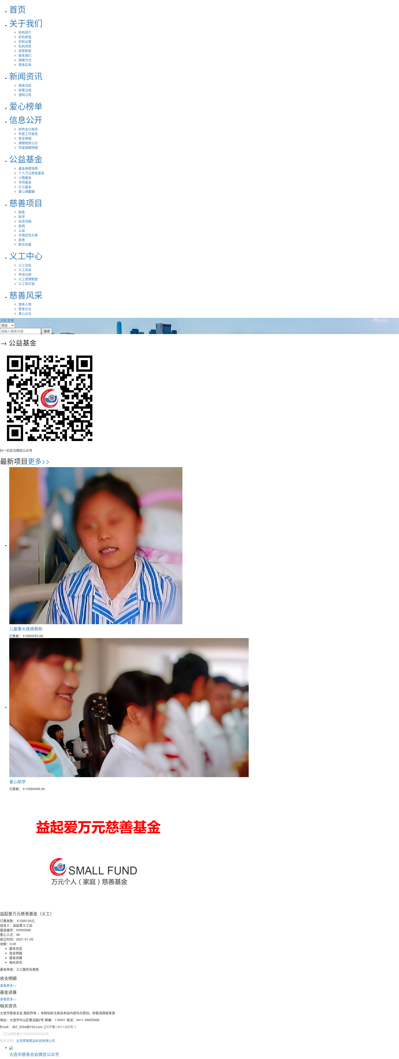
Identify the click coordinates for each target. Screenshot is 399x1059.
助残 (21, 225)
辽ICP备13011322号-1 (59, 1026)
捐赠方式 (24, 60)
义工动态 (24, 265)
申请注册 (24, 274)
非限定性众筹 (28, 235)
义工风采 (24, 269)
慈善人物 (24, 304)
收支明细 (24, 138)
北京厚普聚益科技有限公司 (35, 1040)
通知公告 (24, 94)
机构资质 (24, 46)
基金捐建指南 (28, 168)
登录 (10, 320)
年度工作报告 (28, 133)
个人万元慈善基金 (31, 172)
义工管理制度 (28, 279)
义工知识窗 (26, 283)
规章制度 (24, 50)
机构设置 (24, 41)
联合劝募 (24, 244)
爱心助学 (17, 782)
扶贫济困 (24, 221)
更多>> (39, 461)
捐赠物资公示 (28, 142)
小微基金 (24, 177)
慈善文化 (24, 308)
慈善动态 (24, 85)
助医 (21, 212)
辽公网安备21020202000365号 (26, 1033)
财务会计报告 (28, 129)
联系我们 (24, 55)
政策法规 (24, 90)
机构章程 (24, 36)
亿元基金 (24, 186)
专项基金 (24, 182)
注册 (3, 320)
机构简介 (24, 32)
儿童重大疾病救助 (25, 629)
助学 (21, 216)
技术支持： (8, 1040)
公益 (21, 230)
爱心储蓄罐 (26, 191)
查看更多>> (8, 985)
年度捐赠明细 (28, 147)
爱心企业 (24, 313)
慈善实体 (24, 64)
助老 (21, 239)
